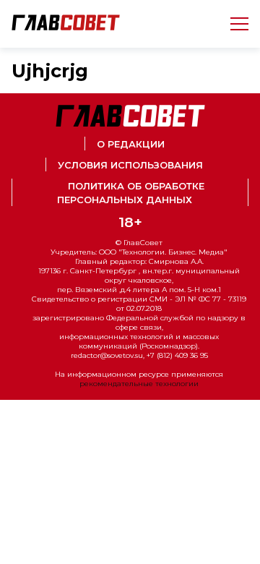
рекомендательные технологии (139, 383)
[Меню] (233, 24)
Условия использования (130, 165)
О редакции (131, 144)
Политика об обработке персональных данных (130, 193)
